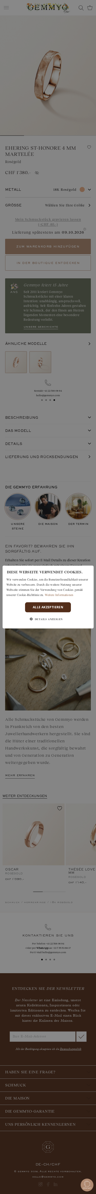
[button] (48, 619)
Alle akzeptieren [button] (48, 607)
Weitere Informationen (59, 594)
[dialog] (47, 597)
